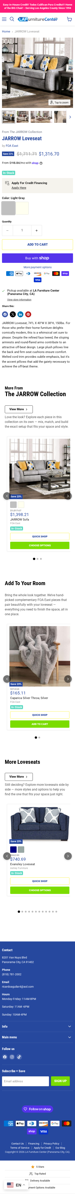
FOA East (12, 146)
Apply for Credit (42, 1147)
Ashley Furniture (19, 868)
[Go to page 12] (56, 912)
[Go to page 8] (43, 912)
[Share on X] (13, 314)
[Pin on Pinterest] (28, 314)
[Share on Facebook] (5, 314)
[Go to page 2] (37, 559)
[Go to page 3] (41, 559)
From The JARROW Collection (22, 132)
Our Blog (60, 1147)
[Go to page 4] (29, 912)
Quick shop (39, 536)
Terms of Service (19, 1147)
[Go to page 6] (36, 912)
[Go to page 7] (39, 912)
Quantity (7, 221)
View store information (19, 299)
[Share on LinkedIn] (20, 314)
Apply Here (19, 188)
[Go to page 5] (32, 912)
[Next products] (68, 496)
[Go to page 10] (49, 912)
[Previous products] (7, 496)
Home (6, 31)
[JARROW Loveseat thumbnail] (22, 117)
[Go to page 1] (34, 559)
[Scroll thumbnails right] (69, 117)
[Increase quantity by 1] (36, 230)
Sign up (60, 1081)
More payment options (38, 267)
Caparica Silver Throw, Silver (29, 698)
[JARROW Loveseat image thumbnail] (8, 117)
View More (16, 409)
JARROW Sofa (19, 519)
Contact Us (17, 1143)
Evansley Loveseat (22, 864)
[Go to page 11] (53, 912)
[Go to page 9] (46, 912)
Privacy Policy (51, 1143)
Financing (33, 1143)
